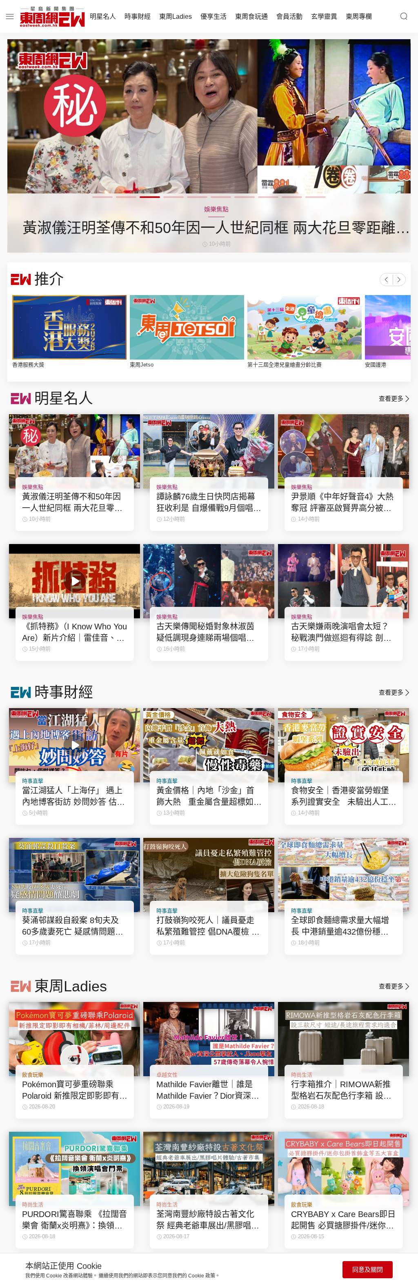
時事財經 (138, 16)
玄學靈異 (324, 16)
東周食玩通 (251, 16)
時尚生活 (301, 1075)
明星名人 (103, 16)
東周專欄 (359, 16)
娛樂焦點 (32, 487)
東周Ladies (175, 16)
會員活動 (289, 16)
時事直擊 (32, 781)
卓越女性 (167, 1075)
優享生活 (213, 16)
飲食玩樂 (32, 1075)
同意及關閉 (367, 1269)
